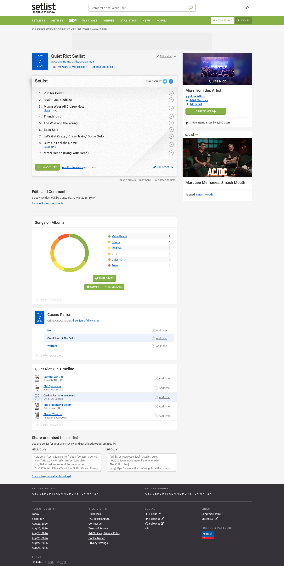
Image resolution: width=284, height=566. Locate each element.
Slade (47, 110)
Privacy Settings (98, 543)
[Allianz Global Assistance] (208, 534)
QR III (115, 253)
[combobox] (142, 8)
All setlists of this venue (85, 320)
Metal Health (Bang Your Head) (66, 153)
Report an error (167, 180)
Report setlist (144, 180)
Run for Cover (54, 93)
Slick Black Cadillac (58, 100)
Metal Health (119, 236)
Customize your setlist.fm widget (51, 476)
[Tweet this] (165, 81)
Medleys (117, 248)
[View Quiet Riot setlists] (217, 65)
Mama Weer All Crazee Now (64, 106)
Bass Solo (51, 130)
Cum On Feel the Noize (60, 143)
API (147, 528)
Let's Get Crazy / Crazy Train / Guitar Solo (74, 136)
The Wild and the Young (61, 123)
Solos (115, 265)
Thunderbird (52, 116)
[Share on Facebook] (171, 81)
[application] (217, 157)
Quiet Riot (61, 56)
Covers (116, 242)
